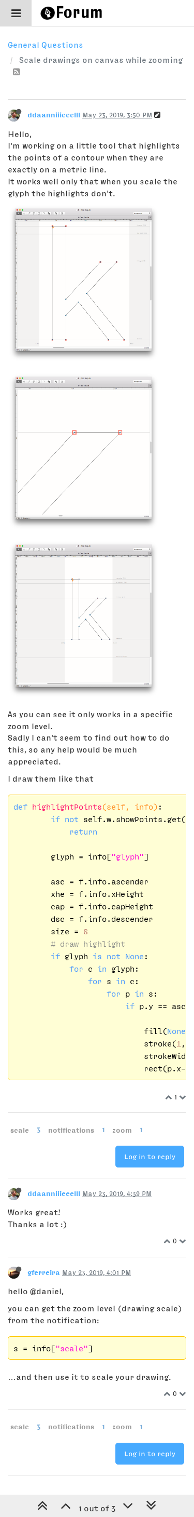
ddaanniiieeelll (53, 114)
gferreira (43, 1272)
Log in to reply (149, 1156)
